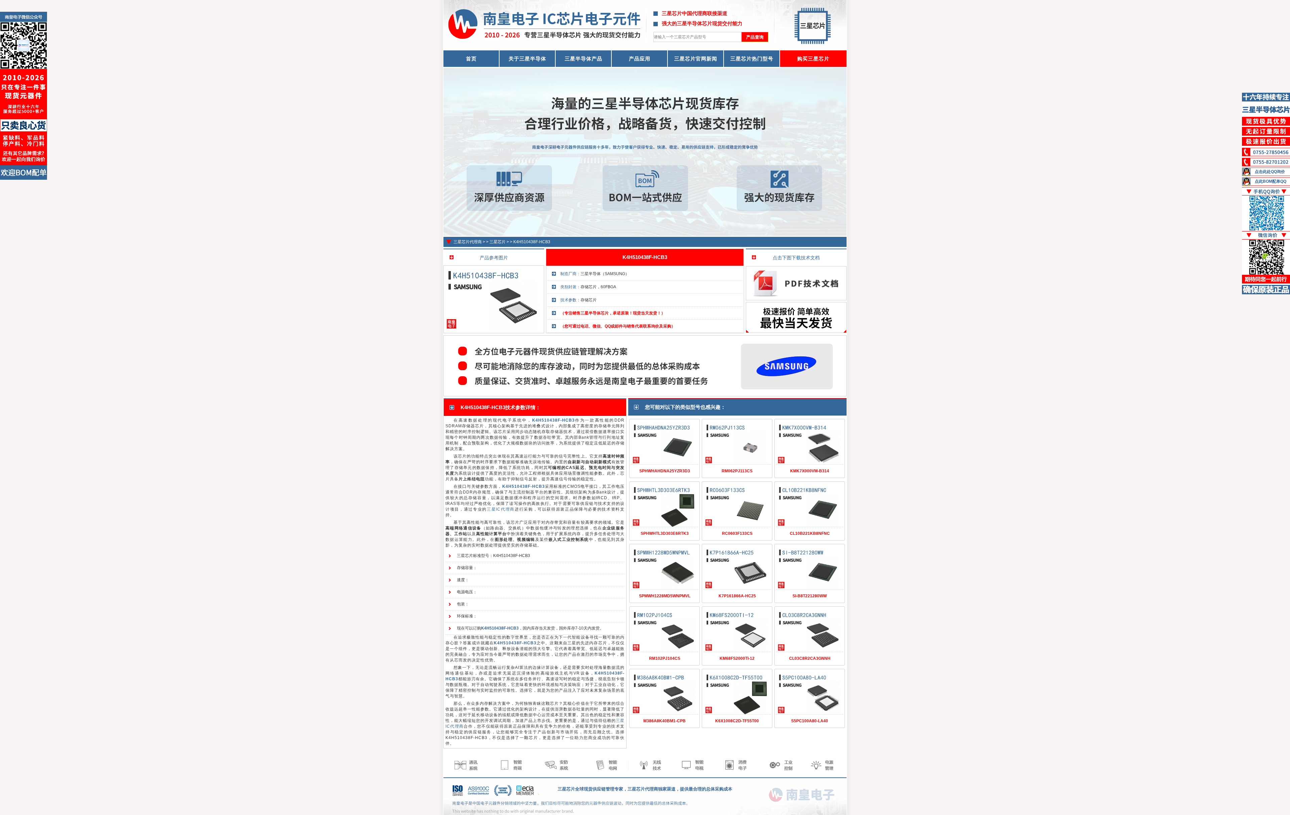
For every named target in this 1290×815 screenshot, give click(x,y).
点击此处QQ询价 (1270, 171)
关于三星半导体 (527, 58)
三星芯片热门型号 (751, 58)
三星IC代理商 (501, 509)
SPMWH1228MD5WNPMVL (664, 596)
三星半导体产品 (583, 58)
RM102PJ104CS (664, 658)
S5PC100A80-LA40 (809, 721)
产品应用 (639, 58)
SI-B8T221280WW (809, 596)
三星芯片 (497, 242)
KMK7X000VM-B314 (809, 471)
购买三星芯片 (813, 58)
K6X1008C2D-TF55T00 (737, 721)
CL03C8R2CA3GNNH (809, 658)
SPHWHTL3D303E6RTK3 (665, 533)
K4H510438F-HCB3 (531, 242)
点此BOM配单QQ (1270, 181)
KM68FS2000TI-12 (737, 658)
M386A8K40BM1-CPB (664, 721)
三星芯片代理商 (468, 242)
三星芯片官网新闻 (695, 58)
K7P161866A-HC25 (737, 596)
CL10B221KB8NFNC (810, 533)
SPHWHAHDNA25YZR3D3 (664, 471)
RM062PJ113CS (737, 471)
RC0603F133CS (737, 533)
